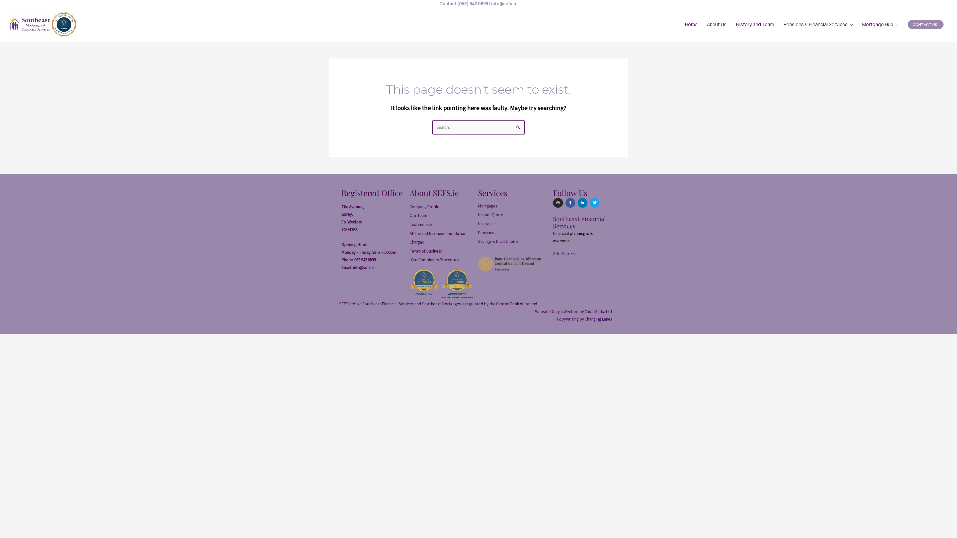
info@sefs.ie (364, 267)
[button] (818, 24)
